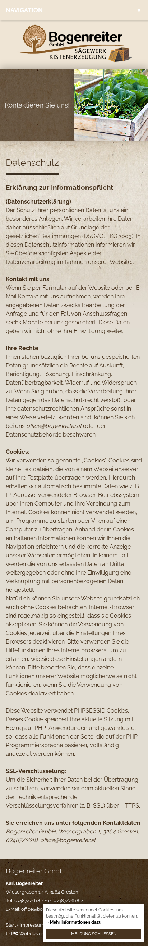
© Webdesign (25, 933)
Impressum (32, 925)
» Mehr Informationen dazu (73, 922)
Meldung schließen (93, 934)
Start (11, 925)
